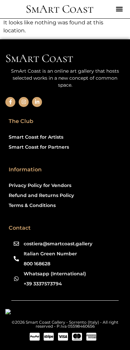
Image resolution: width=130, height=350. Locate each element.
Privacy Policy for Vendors (40, 185)
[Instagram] (24, 102)
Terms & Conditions (32, 205)
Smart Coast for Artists (36, 137)
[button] (119, 8)
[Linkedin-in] (37, 102)
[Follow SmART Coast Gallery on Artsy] (56, 313)
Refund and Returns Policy (41, 195)
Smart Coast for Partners (39, 147)
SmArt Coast (59, 9)
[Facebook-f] (10, 102)
